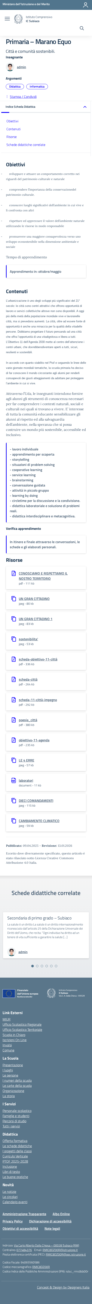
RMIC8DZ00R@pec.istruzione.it (66, 1254)
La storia (9, 1095)
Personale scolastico (17, 1110)
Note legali (52, 1228)
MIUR (6, 1019)
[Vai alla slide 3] (42, 966)
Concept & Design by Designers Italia (63, 1287)
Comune (8, 1050)
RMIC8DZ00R (41, 1267)
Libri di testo (11, 1171)
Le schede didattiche (17, 1145)
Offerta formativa (15, 1140)
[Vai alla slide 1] (32, 966)
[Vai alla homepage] (18, 19)
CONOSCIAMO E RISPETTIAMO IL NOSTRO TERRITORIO (43, 576)
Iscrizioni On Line (15, 1039)
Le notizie (9, 1191)
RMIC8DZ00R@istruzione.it (60, 1250)
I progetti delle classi (17, 1151)
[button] (46, 107)
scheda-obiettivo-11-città (38, 659)
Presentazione (13, 1065)
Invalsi (7, 1045)
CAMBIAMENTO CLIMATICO (39, 820)
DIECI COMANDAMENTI (36, 800)
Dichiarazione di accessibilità (50, 1221)
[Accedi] (85, 5)
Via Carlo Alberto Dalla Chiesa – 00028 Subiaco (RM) (46, 1245)
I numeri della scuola (17, 1080)
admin (21, 67)
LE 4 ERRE (26, 760)
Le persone (10, 1075)
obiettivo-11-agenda (34, 740)
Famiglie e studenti (16, 1115)
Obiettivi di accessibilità (20, 1228)
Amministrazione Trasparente (24, 1213)
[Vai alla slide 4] (46, 966)
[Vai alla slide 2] (37, 966)
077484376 (24, 1250)
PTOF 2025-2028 (15, 1161)
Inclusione (10, 1166)
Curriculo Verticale (15, 1156)
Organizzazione (13, 1090)
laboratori (26, 780)
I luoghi (8, 1070)
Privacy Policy (13, 1221)
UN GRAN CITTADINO (34, 598)
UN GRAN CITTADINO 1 (35, 618)
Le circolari (10, 1196)
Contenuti (13, 129)
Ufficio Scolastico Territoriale (22, 1029)
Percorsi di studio (14, 1121)
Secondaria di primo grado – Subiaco (39, 918)
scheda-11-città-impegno (38, 699)
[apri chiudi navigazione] (7, 19)
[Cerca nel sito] (82, 29)
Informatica (37, 86)
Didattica (15, 86)
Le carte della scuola (17, 1085)
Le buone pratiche (15, 1176)
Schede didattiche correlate (25, 144)
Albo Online (61, 1213)
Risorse (11, 136)
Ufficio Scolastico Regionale (22, 1024)
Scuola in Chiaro (14, 1034)
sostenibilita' (28, 639)
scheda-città (28, 679)
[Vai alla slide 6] (56, 966)
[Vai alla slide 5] (51, 966)
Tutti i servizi (11, 1126)
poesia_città (28, 719)
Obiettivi (12, 121)
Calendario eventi (15, 1201)
